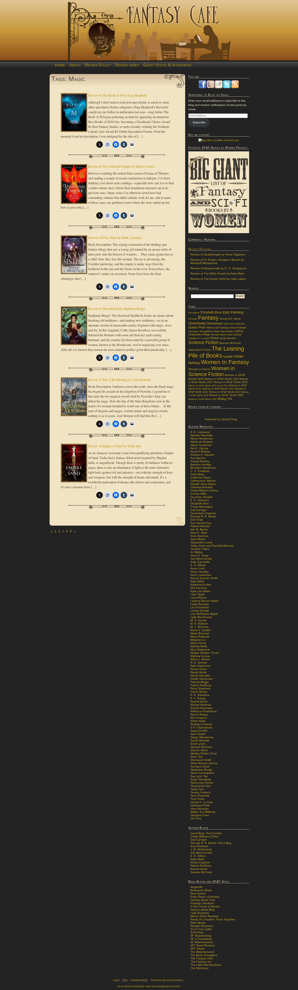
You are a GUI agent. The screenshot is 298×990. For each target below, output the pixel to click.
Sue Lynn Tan (199, 776)
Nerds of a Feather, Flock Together (212, 919)
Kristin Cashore (200, 862)
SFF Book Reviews (202, 945)
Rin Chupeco (198, 717)
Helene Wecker (200, 526)
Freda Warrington (201, 506)
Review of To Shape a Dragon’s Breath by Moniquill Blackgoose (217, 261)
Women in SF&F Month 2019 (230, 382)
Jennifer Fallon (199, 548)
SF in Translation (201, 938)
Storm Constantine (202, 773)
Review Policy (98, 64)
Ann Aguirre (194, 312)
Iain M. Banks (199, 529)
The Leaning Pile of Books (216, 352)
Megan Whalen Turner (204, 652)
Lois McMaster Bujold (204, 613)
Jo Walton (196, 552)
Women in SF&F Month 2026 (202, 399)
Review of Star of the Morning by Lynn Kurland (119, 379)
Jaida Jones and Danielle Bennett (211, 545)
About (75, 64)
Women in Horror (199, 369)
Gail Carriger (198, 510)
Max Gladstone (200, 649)
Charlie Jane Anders (203, 484)
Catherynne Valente (203, 480)
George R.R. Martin (230, 318)
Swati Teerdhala (200, 779)
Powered (220, 419)
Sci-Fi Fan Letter (201, 929)
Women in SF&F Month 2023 (225, 392)
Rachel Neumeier (201, 708)
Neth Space (197, 922)
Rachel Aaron (199, 701)
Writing (221, 399)
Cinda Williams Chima (204, 490)
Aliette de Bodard (201, 441)
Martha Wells (198, 646)
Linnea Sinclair (199, 610)
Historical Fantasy (217, 327)
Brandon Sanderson (203, 467)
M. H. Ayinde (198, 620)
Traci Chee (197, 798)
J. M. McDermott (201, 849)
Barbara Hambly (200, 464)
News (214, 338)
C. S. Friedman (200, 471)
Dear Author (198, 893)
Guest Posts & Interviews (167, 64)
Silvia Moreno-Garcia (203, 763)
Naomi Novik (198, 672)
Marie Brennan (199, 633)
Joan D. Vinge (199, 555)
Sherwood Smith (200, 760)
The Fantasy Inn (200, 961)
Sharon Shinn (199, 750)
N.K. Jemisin (203, 338)
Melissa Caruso (200, 656)
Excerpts (192, 319)
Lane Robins (198, 597)
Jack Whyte (197, 539)
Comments (139, 980)
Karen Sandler (199, 571)
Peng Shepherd (200, 688)
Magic (206, 334)
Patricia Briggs (199, 682)
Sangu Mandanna (201, 737)
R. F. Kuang (197, 698)
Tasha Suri (197, 789)
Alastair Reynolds (201, 435)
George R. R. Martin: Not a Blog (210, 843)
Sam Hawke (198, 734)
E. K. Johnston (199, 500)
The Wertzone (199, 968)
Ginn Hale (196, 519)
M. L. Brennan (199, 626)
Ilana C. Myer (199, 532)
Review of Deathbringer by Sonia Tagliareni (218, 254)
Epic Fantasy (233, 312)
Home (60, 64)
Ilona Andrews (238, 327)
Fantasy (208, 318)
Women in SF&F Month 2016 (222, 378)
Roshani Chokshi (201, 724)
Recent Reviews (199, 249)
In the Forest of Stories (205, 906)
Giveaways (215, 323)
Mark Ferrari (198, 643)
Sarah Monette (228, 338)
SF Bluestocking (200, 935)
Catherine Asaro (200, 477)
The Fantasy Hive (201, 958)
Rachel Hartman (200, 704)
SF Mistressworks (201, 942)
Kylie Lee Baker (200, 591)
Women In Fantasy (225, 362)
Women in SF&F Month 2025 (226, 395)
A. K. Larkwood (200, 432)
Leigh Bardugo (199, 604)
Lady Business (199, 913)
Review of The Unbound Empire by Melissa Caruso (121, 166)
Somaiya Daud (199, 766)
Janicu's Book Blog (202, 909)
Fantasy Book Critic (202, 900)
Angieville (196, 887)
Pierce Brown (198, 691)
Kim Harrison (198, 587)
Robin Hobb (198, 721)
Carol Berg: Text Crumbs (206, 833)
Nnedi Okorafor (200, 675)
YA (229, 399)
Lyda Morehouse (201, 617)
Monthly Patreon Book (222, 334)
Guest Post (196, 327)
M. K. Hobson (199, 623)
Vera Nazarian (199, 808)
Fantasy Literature (202, 903)
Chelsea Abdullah (201, 487)
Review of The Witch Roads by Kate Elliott (217, 273)
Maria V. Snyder (200, 630)
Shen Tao (196, 756)
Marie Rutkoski (199, 636)
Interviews (193, 331)
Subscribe (199, 122)
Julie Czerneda (200, 561)
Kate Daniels (226, 331)
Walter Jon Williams (202, 811)
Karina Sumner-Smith (204, 578)
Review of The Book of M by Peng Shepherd (117, 95)
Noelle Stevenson (201, 678)
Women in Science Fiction (211, 371)
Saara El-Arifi (198, 730)
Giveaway (197, 323)
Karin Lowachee (200, 574)
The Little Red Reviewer (205, 964)
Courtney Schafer (201, 497)
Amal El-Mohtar (200, 451)
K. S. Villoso (198, 565)
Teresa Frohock (200, 792)
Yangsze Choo (199, 815)
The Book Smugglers (203, 955)
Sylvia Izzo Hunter (201, 782)
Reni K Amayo (199, 714)
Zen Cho (196, 818)
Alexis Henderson (201, 438)
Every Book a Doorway (205, 896)
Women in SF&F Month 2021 (218, 388)
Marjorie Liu (198, 639)
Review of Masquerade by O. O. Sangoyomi (218, 268)
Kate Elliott (197, 581)
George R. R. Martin (203, 516)
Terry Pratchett (199, 795)
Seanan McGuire (230, 343)
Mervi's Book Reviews (204, 916)
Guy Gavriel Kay (200, 523)
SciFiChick (197, 932)
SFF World (197, 948)
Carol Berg (197, 474)
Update (228, 356)
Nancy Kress (198, 669)
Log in (116, 980)
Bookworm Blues (201, 890)
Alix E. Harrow (199, 448)
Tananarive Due (200, 785)
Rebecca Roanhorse (203, 711)
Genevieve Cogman (203, 513)
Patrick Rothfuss (200, 685)
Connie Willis (198, 493)
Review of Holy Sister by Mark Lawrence (115, 237)
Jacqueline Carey (209, 331)
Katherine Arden (200, 584)
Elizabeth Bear (211, 312)
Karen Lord (197, 568)
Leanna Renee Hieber (204, 600)
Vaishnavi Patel (200, 805)
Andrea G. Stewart (202, 454)
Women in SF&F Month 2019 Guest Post (208, 385)
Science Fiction (203, 342)
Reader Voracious (201, 926)
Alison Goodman (201, 445)
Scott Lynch (197, 743)
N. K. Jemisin (198, 662)
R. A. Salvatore (199, 695)
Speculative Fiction (199, 349)
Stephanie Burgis (201, 769)
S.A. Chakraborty (201, 727)
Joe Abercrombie (201, 558)
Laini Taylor (197, 594)
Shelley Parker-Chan (203, 753)
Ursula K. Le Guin (201, 802)
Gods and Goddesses (234, 323)
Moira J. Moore (200, 659)
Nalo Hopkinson (200, 665)
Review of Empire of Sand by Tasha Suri (114, 446)
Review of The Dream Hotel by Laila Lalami (218, 278)
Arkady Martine (200, 461)
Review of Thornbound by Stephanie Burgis (116, 308)
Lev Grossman (199, 607)
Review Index (127, 64)
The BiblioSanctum (202, 951)
